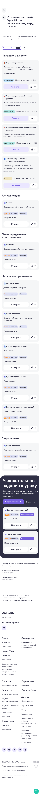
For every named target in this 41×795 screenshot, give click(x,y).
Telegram (4, 628)
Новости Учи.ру (8, 651)
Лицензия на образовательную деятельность (15, 776)
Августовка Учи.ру (9, 686)
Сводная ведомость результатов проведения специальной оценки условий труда (10, 669)
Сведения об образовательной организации (28, 645)
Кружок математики (10, 694)
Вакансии (6, 655)
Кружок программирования (10, 700)
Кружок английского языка (10, 706)
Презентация (8, 80)
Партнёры (25, 686)
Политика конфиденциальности (15, 766)
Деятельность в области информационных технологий (28, 722)
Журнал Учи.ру (8, 721)
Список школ (27, 701)
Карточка (23, 213)
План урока (7, 179)
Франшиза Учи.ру (28, 690)
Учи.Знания (6, 730)
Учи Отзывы (6, 660)
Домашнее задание (27, 514)
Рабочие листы (9, 111)
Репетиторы (7, 690)
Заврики (5, 725)
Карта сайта (26, 743)
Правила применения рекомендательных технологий (29, 734)
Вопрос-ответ (27, 714)
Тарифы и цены (27, 705)
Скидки (24, 710)
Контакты (6, 642)
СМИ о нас (6, 647)
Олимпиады (7, 712)
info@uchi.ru (7, 617)
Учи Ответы (6, 717)
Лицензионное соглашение (13, 771)
